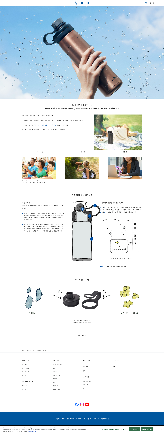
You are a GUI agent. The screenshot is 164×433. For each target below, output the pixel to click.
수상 (54, 382)
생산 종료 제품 (26, 372)
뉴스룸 (85, 366)
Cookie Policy (32, 431)
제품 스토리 (25, 365)
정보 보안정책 (87, 418)
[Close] (161, 429)
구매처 (115, 366)
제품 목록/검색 (82, 336)
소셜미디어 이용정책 (97, 418)
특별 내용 (24, 386)
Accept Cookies (147, 429)
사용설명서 (86, 385)
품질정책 (106, 418)
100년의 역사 (56, 375)
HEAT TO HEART (58, 365)
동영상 (24, 389)
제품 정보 (25, 360)
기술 (54, 368)
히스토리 (55, 372)
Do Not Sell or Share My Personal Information (113, 429)
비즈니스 (116, 360)
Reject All (134, 429)
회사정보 (56, 360)
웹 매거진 (86, 360)
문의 (84, 388)
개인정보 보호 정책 (61, 418)
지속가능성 (56, 379)
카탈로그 (24, 375)
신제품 (85, 371)
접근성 (75, 418)
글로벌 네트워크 (57, 389)
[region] (82, 429)
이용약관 (80, 418)
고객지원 (86, 377)
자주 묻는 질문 (87, 381)
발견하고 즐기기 (27, 381)
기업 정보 (55, 386)
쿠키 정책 (69, 418)
